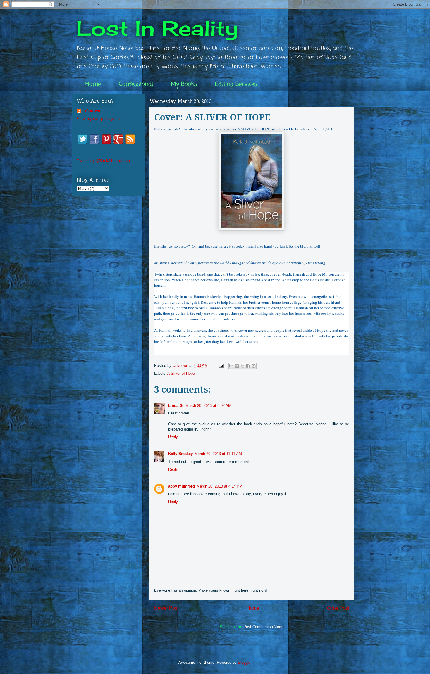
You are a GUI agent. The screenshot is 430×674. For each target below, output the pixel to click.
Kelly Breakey (180, 454)
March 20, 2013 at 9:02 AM (208, 405)
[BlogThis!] (237, 366)
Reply (173, 437)
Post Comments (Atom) (263, 627)
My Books (184, 84)
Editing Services (236, 84)
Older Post (338, 608)
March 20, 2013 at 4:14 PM (219, 486)
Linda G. (176, 405)
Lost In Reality (157, 28)
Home (93, 84)
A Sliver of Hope (181, 373)
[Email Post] (220, 365)
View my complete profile (100, 118)
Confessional (136, 84)
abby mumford (181, 486)
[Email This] (231, 366)
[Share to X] (242, 366)
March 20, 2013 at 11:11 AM (218, 454)
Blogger (244, 662)
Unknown (91, 111)
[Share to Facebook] (248, 366)
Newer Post (166, 608)
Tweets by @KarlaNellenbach (103, 160)
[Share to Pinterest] (254, 366)
